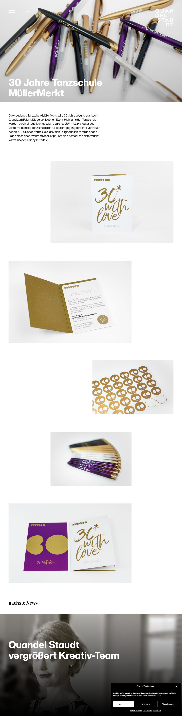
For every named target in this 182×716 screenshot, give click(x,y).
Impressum (157, 711)
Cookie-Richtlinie (136, 711)
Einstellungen (167, 704)
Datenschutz (147, 711)
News (27, 11)
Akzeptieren (123, 704)
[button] (176, 686)
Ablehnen (146, 704)
